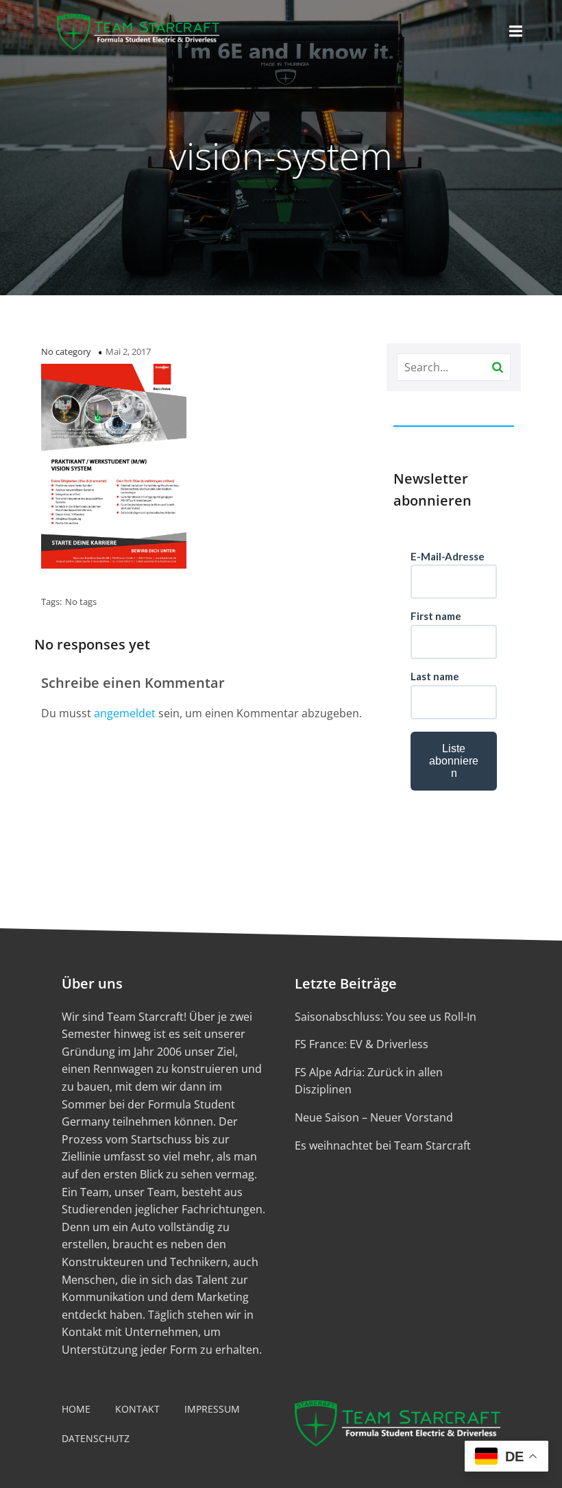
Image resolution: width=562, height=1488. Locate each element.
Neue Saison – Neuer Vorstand (374, 1117)
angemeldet (125, 713)
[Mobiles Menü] (516, 31)
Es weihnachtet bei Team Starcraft (383, 1145)
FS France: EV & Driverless (361, 1044)
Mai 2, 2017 (128, 351)
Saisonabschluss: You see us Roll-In (385, 1016)
